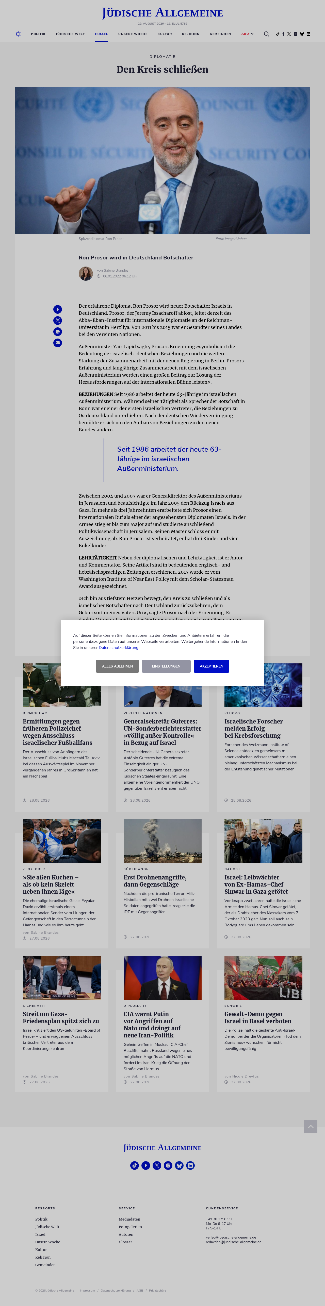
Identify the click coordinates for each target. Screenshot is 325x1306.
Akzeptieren (211, 666)
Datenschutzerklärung (118, 647)
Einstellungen (166, 666)
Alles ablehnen (117, 666)
